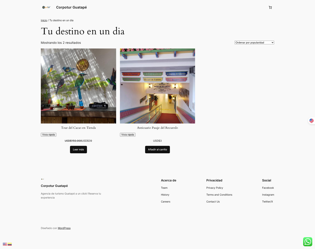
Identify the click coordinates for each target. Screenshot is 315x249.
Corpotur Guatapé (71, 7)
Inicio (44, 20)
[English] (5, 244)
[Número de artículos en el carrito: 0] (270, 7)
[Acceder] (261, 7)
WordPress (64, 228)
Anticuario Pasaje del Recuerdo (157, 128)
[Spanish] (9, 244)
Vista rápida (48, 134)
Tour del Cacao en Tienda (78, 128)
